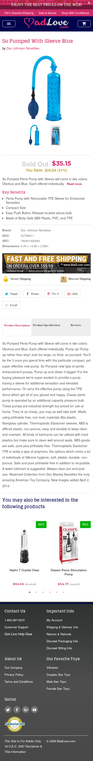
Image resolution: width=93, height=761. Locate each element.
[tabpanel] (24, 555)
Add (74, 294)
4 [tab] (50, 592)
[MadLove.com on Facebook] (16, 709)
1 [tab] (29, 592)
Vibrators (52, 667)
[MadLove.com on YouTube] (34, 709)
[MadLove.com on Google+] (25, 709)
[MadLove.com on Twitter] (8, 709)
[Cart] (84, 23)
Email (13, 305)
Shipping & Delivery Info (62, 627)
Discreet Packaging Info (62, 641)
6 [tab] (63, 592)
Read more (74, 184)
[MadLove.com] (46, 26)
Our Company (14, 667)
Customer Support (16, 627)
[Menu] (8, 23)
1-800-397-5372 (15, 620)
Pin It (55, 294)
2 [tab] (36, 592)
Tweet (14, 294)
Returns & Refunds (58, 634)
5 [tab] (56, 592)
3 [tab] (43, 592)
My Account (54, 620)
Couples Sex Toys (58, 674)
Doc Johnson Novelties (23, 48)
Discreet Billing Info (59, 648)
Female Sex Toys (58, 688)
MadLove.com (66, 741)
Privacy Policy (14, 674)
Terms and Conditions (19, 681)
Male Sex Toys (56, 681)
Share (35, 294)
